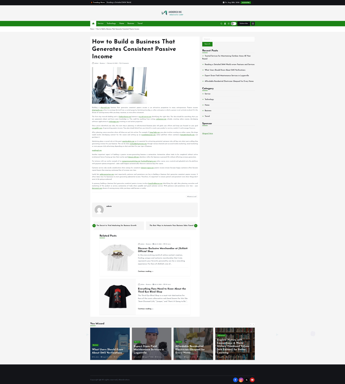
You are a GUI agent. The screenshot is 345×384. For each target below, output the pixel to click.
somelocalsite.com (128, 141)
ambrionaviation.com (107, 174)
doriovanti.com (97, 188)
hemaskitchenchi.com (187, 135)
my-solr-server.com (145, 116)
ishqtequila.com (97, 110)
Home (121, 23)
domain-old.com (133, 157)
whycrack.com (105, 107)
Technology (111, 23)
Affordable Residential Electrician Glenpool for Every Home (229, 81)
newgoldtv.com (97, 128)
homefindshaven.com (155, 183)
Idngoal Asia (207, 133)
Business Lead (192, 196)
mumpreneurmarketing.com (131, 161)
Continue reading (145, 271)
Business (130, 23)
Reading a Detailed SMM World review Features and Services (230, 64)
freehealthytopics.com (148, 161)
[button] (250, 324)
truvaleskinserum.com (148, 135)
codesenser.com (161, 119)
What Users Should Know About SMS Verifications (225, 70)
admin (96, 63)
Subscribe (244, 23)
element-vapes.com (147, 168)
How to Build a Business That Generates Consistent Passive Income (117, 29)
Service (100, 23)
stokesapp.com (114, 121)
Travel (140, 23)
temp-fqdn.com (155, 132)
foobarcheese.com (125, 116)
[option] (110, 344)
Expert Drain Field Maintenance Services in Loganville (227, 76)
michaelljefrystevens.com (138, 144)
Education (179, 335)
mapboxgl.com (97, 150)
